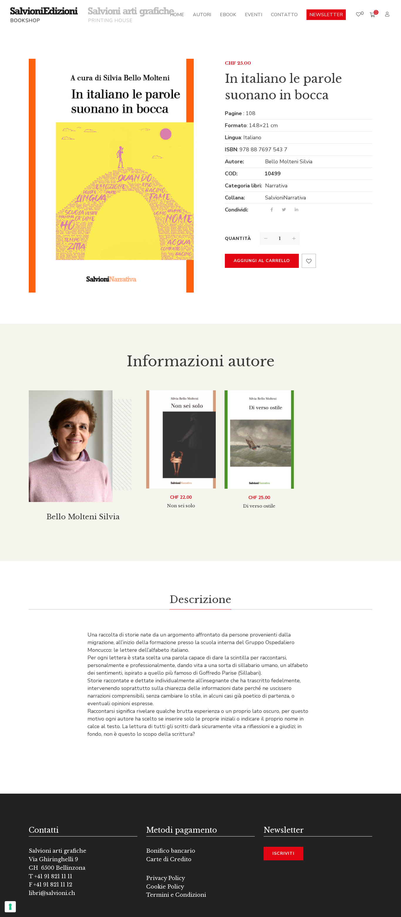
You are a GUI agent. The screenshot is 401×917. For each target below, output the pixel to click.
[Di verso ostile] (259, 439)
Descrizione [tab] (200, 599)
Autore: (234, 161)
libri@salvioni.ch (52, 893)
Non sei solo (181, 505)
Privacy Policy (165, 878)
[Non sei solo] (181, 439)
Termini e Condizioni (176, 895)
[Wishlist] (358, 14)
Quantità (238, 238)
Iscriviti (283, 853)
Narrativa (276, 185)
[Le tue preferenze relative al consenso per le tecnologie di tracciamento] (10, 906)
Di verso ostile (259, 506)
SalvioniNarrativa (285, 197)
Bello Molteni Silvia (288, 161)
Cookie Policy (165, 887)
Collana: (235, 197)
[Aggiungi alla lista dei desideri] (309, 261)
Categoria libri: (243, 185)
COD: (231, 173)
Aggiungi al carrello (262, 260)
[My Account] (388, 14)
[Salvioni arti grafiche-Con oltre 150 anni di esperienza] (131, 14)
